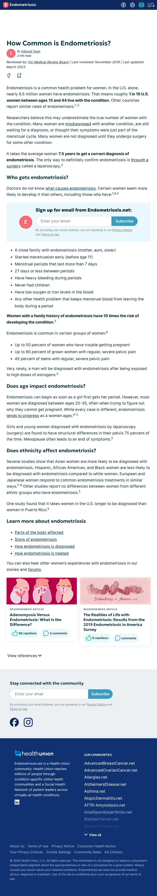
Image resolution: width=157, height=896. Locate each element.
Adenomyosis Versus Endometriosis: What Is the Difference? (35, 619)
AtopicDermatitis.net (103, 798)
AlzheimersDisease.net (105, 784)
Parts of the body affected (39, 532)
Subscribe (124, 221)
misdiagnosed (78, 124)
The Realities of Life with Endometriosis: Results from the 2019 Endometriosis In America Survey (114, 622)
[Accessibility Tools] (123, 4)
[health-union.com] (34, 754)
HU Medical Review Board (48, 62)
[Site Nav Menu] (151, 4)
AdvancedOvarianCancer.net (110, 770)
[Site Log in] (132, 4)
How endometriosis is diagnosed (45, 546)
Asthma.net (94, 791)
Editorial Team (30, 51)
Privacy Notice (91, 859)
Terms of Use (117, 859)
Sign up (142, 848)
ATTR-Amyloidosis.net (104, 805)
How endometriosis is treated (42, 553)
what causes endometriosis (70, 188)
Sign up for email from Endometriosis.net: (84, 210)
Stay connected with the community (47, 683)
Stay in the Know (79, 829)
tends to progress (23, 415)
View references (22, 655)
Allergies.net (95, 777)
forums (34, 569)
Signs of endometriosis (36, 539)
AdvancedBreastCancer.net (109, 763)
